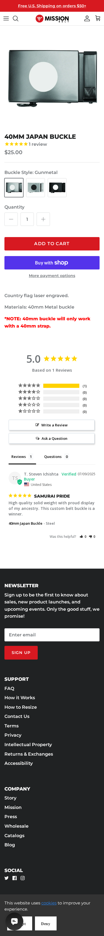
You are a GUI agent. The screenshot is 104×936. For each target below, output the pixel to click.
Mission (13, 807)
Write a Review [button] (54, 425)
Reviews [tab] (18, 456)
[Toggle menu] (6, 18)
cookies (49, 903)
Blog (9, 844)
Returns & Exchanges (28, 754)
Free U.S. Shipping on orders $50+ (52, 5)
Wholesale (16, 826)
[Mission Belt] (52, 19)
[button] (83, 536)
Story (10, 798)
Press (10, 816)
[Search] (18, 18)
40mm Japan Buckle (25, 523)
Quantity (14, 207)
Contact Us (16, 716)
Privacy (12, 735)
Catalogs (14, 835)
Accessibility (18, 763)
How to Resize (20, 707)
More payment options (52, 275)
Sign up (21, 652)
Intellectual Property (28, 744)
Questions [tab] (53, 456)
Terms (11, 726)
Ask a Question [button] (54, 438)
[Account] (86, 18)
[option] (52, 78)
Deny (45, 924)
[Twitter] (6, 878)
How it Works (19, 697)
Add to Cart (52, 243)
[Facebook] (14, 878)
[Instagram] (23, 878)
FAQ (9, 688)
